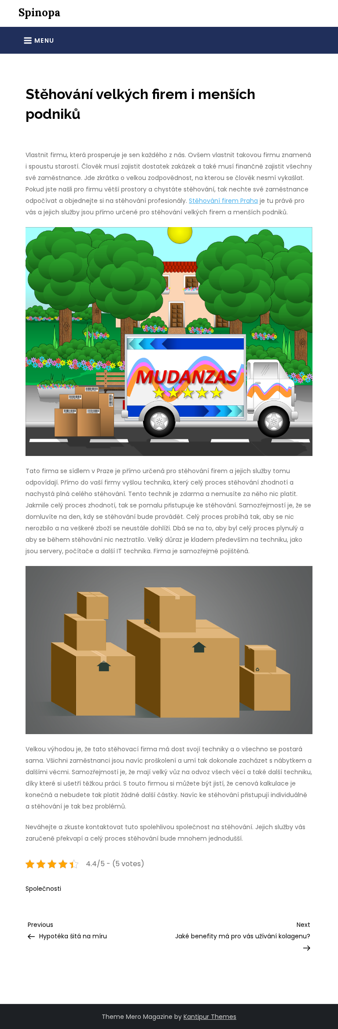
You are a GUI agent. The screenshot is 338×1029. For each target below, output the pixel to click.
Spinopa (39, 12)
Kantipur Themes (210, 1016)
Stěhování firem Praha (223, 200)
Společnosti (43, 889)
